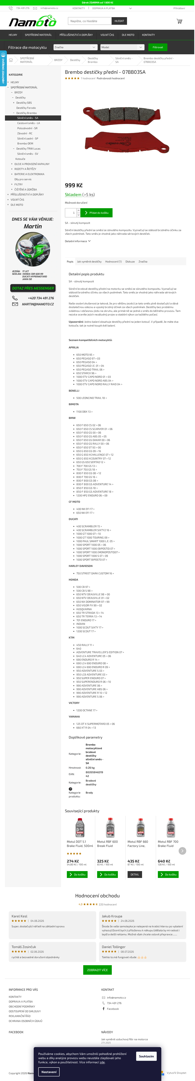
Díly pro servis (22, 179)
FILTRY (18, 184)
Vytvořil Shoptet (176, 1073)
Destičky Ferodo (26, 107)
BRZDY (18, 92)
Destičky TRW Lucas (28, 148)
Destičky (20, 97)
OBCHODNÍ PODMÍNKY (22, 1006)
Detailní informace (76, 241)
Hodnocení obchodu (97, 895)
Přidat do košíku (99, 212)
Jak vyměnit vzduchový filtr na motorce (124, 1039)
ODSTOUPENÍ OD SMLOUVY (25, 1011)
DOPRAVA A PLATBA (103, 8)
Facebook (113, 1008)
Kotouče (20, 158)
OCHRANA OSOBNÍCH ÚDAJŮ (25, 1021)
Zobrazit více (97, 970)
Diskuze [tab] (130, 261)
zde (102, 1062)
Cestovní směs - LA (28, 123)
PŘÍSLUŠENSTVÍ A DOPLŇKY (27, 194)
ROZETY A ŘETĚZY (25, 168)
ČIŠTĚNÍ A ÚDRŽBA (25, 189)
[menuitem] (13, 35)
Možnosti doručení (76, 202)
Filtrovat (158, 47)
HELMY (15, 82)
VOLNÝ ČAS (17, 199)
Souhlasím (146, 1056)
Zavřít (85, 252)
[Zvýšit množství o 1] (78, 210)
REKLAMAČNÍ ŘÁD (19, 1016)
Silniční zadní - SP (27, 138)
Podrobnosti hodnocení (111, 78)
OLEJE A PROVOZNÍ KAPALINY (32, 164)
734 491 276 (114, 1003)
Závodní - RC (24, 133)
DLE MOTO (17, 204)
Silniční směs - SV (27, 153)
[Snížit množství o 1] (78, 215)
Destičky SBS (24, 102)
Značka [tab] (143, 261)
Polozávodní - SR (27, 128)
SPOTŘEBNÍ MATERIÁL (24, 87)
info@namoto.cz (116, 997)
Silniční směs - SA (27, 117)
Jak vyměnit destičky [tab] (89, 261)
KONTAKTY (79, 8)
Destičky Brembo (26, 112)
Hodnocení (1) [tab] (113, 261)
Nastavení (49, 1072)
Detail (135, 874)
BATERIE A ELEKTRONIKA (29, 174)
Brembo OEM (25, 143)
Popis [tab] (70, 261)
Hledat (119, 20)
